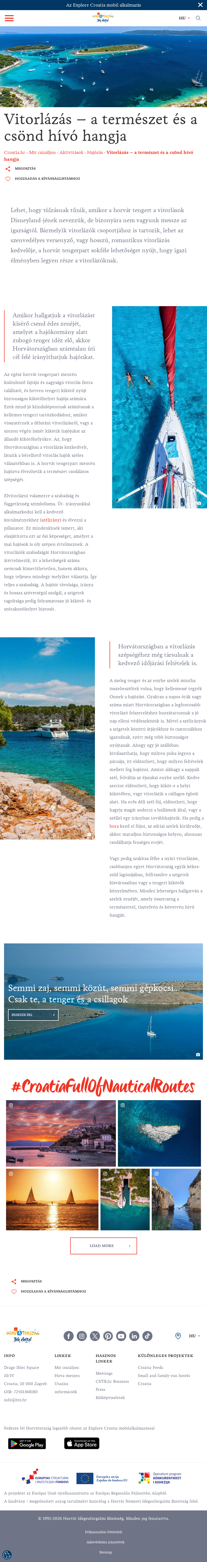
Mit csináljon (67, 1367)
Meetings (104, 1373)
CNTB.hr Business (112, 1381)
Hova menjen (67, 1375)
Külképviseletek (110, 1397)
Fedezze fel (22, 1015)
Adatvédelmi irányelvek (105, 1542)
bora (114, 826)
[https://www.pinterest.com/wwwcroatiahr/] (108, 1336)
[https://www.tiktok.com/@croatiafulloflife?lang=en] (147, 1336)
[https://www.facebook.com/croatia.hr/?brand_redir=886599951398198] (69, 1336)
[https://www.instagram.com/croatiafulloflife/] (82, 1336)
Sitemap (105, 1552)
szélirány (50, 520)
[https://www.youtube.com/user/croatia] (121, 1336)
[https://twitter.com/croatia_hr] (95, 1336)
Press (100, 1389)
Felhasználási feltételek (103, 1532)
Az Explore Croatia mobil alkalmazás (103, 5)
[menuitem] (27, 1443)
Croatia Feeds (150, 1367)
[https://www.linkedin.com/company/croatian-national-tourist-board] (134, 1336)
